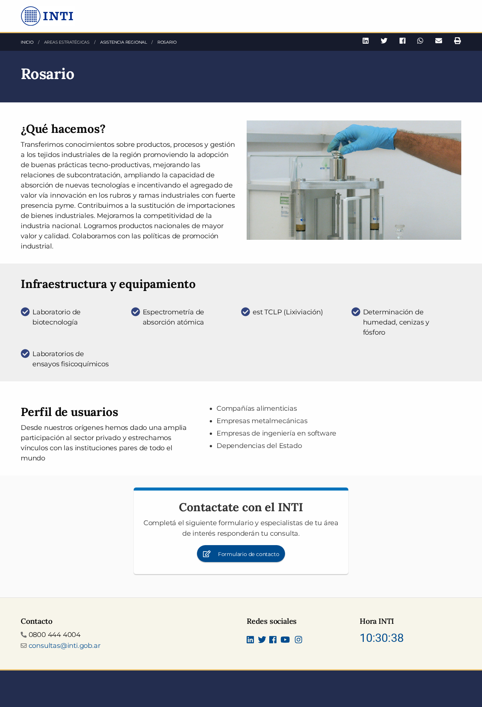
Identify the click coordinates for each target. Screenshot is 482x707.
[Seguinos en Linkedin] (250, 640)
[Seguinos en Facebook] (272, 640)
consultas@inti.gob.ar (65, 645)
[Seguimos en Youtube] (285, 640)
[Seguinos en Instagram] (298, 640)
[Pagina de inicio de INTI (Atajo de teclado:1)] (48, 15)
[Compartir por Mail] (438, 41)
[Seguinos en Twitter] (262, 640)
